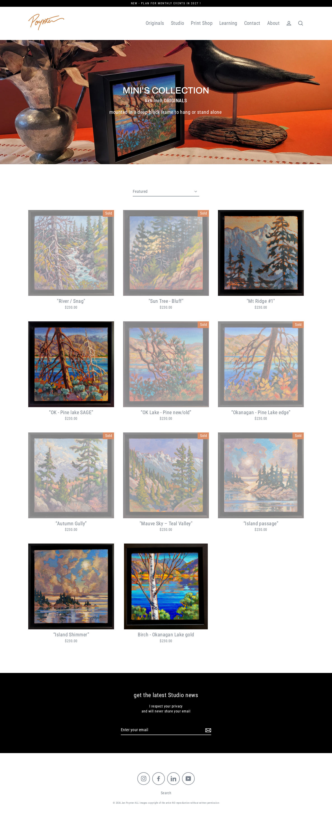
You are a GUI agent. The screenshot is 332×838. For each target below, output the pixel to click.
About (273, 23)
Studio (177, 23)
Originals (155, 23)
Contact (252, 23)
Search (166, 793)
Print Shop (202, 23)
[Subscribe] (207, 730)
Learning (228, 23)
